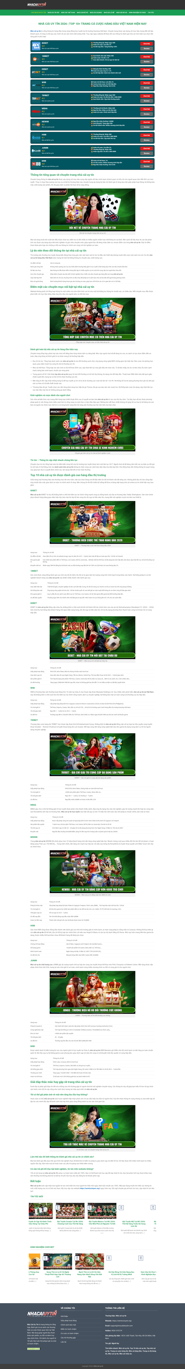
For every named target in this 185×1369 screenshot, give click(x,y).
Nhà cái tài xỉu (53, 12)
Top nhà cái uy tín (38, 12)
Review (146, 49)
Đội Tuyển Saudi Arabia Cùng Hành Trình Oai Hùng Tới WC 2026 (45, 1224)
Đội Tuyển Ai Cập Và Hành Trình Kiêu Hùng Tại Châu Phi (108, 1223)
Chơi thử (146, 44)
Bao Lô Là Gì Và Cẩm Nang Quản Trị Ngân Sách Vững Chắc (45, 1273)
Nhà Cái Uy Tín (33, 1325)
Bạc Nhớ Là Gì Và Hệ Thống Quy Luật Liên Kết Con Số (108, 1273)
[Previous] (34, 1216)
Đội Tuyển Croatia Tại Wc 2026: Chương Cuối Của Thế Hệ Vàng (140, 1223)
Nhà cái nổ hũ (82, 12)
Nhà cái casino (96, 12)
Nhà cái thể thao (68, 12)
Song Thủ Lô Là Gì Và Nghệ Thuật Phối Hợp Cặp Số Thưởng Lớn (140, 1274)
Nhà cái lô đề (109, 12)
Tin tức (151, 12)
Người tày (115, 1343)
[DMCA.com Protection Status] (34, 1349)
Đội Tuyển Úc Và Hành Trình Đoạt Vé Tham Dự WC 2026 (76, 1223)
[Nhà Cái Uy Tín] (38, 5)
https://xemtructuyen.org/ (90, 1188)
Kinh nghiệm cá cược (137, 12)
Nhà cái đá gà (121, 12)
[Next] (151, 1216)
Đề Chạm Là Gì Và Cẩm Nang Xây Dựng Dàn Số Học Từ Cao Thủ (76, 1274)
